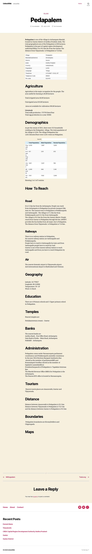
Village (46, 13)
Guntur (5, 535)
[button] (27, 142)
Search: (39, 139)
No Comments (58, 26)
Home (80, 3)
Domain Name (8, 524)
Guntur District (8, 539)
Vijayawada (7, 528)
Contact (20, 507)
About (12, 507)
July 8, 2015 (46, 26)
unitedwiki (36, 26)
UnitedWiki (7, 3)
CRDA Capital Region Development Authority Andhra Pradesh (25, 531)
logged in (35, 496)
